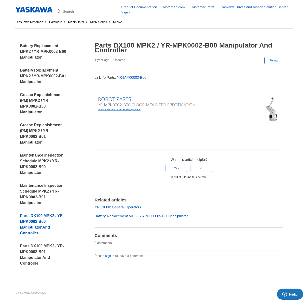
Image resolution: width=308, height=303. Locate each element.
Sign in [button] (126, 12)
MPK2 (117, 22)
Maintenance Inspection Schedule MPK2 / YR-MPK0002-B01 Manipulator (42, 194)
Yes (176, 168)
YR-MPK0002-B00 (131, 77)
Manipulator (76, 22)
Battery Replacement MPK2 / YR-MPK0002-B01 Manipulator (43, 76)
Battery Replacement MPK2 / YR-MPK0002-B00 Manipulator (43, 51)
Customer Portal (203, 7)
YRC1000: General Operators (118, 207)
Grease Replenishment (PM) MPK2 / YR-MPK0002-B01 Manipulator (41, 133)
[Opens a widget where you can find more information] (290, 295)
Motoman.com (174, 7)
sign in (109, 256)
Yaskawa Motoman (30, 22)
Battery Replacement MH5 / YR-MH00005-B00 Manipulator (141, 216)
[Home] (34, 9)
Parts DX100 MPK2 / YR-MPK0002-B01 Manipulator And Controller (42, 254)
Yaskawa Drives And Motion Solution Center (254, 7)
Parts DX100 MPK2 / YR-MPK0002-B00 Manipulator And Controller (42, 224)
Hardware (55, 22)
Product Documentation (139, 7)
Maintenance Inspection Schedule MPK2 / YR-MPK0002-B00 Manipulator (42, 164)
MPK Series (98, 22)
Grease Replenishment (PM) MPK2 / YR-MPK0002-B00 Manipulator (41, 103)
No (201, 168)
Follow (274, 60)
